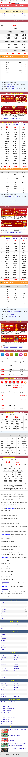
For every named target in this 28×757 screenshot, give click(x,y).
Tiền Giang (4, 13)
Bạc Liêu (3, 659)
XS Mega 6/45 (17, 623)
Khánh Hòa (14, 13)
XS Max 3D (3, 626)
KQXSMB (6, 118)
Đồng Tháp (3, 668)
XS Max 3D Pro (17, 626)
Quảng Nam (3, 696)
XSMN (8, 5)
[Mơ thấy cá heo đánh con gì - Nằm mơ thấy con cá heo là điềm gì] (4, 740)
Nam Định (3, 645)
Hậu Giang (16, 668)
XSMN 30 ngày (13, 199)
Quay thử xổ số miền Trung (14, 311)
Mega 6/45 (24, 15)
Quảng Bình (3, 694)
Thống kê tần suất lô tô (6, 710)
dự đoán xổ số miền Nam (13, 202)
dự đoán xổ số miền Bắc (13, 88)
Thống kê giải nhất (5, 719)
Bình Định (16, 685)
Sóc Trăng (3, 672)
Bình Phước (16, 662)
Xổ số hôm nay (14, 600)
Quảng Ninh (3, 638)
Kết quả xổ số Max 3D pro (9, 457)
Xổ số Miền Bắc (4, 647)
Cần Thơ (3, 666)
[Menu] (1, 3)
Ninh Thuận (3, 691)
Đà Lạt (4, 18)
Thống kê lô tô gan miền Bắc (7, 704)
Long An (16, 670)
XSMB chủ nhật (9, 20)
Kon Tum (14, 15)
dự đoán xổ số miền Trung (13, 316)
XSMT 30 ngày (13, 314)
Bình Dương (3, 662)
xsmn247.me (12, 754)
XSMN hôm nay (13, 118)
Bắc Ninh (3, 640)
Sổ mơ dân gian (14, 726)
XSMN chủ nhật (9, 122)
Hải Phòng (3, 642)
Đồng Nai (16, 666)
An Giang (16, 657)
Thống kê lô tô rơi (5, 706)
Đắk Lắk (16, 687)
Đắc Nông (3, 689)
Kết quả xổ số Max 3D (9, 412)
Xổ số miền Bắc (14, 631)
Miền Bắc (24, 13)
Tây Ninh (16, 672)
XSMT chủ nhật (8, 236)
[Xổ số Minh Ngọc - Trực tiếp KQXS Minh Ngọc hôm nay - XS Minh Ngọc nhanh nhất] (14, 3)
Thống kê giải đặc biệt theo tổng (8, 717)
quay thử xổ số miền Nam (13, 196)
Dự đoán (17, 5)
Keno (2, 628)
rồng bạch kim (3, 9)
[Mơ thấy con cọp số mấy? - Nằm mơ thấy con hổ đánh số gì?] (4, 750)
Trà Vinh (3, 675)
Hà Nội (2, 636)
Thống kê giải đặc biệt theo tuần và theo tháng (11, 701)
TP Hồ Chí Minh (4, 670)
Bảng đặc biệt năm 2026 (6, 721)
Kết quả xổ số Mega (8, 350)
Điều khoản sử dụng (20, 754)
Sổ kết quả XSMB (10, 86)
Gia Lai (15, 689)
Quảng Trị (16, 696)
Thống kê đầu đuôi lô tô (6, 714)
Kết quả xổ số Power (9, 378)
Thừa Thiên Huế (14, 18)
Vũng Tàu (3, 677)
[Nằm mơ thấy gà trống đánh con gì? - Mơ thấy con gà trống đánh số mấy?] (4, 745)
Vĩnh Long (16, 675)
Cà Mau (16, 664)
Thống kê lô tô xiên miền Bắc (7, 708)
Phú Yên (16, 691)
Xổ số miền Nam (14, 652)
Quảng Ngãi (17, 694)
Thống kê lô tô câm (5, 712)
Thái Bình (3, 634)
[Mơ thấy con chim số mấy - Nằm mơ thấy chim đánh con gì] (4, 731)
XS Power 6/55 (4, 623)
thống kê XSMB (10, 84)
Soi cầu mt (3, 8)
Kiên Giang (4, 15)
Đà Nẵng (3, 687)
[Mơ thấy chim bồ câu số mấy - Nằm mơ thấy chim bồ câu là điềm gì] (4, 735)
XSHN (2, 649)
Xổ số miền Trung (14, 680)
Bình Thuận (3, 664)
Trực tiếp (22, 5)
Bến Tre (16, 659)
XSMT (12, 5)
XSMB (4, 5)
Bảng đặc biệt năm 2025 (6, 723)
